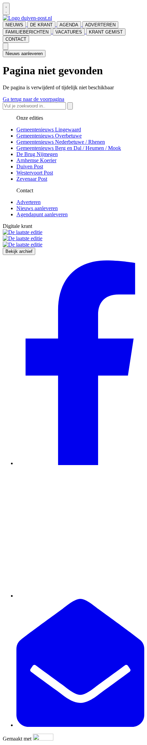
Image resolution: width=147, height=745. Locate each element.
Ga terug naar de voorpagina (33, 99)
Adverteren (28, 202)
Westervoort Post (34, 173)
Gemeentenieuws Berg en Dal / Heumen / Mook (68, 148)
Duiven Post (29, 166)
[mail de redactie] (80, 725)
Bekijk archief (18, 251)
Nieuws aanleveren (24, 53)
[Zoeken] (70, 106)
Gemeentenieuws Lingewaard (48, 129)
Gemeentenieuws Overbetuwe (49, 136)
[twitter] (80, 596)
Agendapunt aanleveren (42, 214)
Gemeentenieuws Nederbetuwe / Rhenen (60, 142)
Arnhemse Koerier (36, 160)
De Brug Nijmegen (37, 154)
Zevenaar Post (31, 179)
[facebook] (80, 463)
